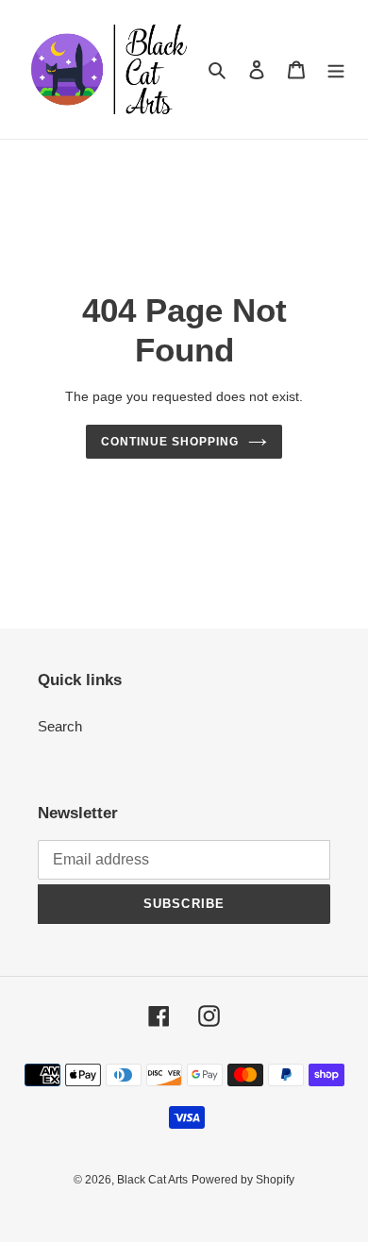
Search (60, 726)
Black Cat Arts (152, 1179)
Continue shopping (170, 441)
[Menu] (336, 69)
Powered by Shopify (243, 1179)
